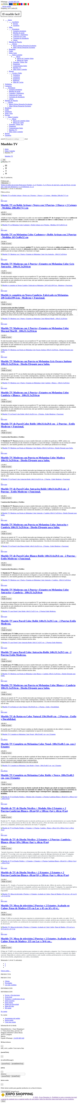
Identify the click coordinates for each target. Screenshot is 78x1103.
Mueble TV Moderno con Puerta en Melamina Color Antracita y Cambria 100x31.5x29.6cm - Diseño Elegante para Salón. (34, 526)
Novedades (8, 983)
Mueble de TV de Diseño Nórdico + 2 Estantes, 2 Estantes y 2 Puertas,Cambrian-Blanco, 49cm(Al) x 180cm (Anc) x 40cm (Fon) (35, 874)
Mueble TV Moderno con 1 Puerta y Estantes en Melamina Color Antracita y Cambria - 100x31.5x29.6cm (35, 591)
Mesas (16, 56)
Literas (15, 40)
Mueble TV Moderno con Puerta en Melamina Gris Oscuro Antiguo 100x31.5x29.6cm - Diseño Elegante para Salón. (36, 362)
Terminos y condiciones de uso (15, 999)
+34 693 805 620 (13, 2)
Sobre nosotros (9, 1001)
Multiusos (16, 80)
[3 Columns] (6, 169)
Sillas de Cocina (18, 82)
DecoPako (4, 739)
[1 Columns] (6, 174)
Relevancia (6, 183)
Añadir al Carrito (6, 214)
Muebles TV (17, 67)
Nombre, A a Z (32, 185)
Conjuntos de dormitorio (21, 38)
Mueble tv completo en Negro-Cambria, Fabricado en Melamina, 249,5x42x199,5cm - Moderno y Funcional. (35, 296)
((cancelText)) (6, 1063)
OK (3, 160)
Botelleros (12, 49)
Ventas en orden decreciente (10, 185)
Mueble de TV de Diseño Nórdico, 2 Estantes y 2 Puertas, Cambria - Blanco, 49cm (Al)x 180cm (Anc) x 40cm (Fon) (36, 841)
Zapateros (16, 25)
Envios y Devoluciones (12, 995)
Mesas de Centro (22, 60)
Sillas (10, 27)
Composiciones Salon (20, 66)
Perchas (15, 24)
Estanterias (16, 64)
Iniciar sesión (9, 1020)
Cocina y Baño (15, 73)
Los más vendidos (10, 985)
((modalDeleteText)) (17, 1063)
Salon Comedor (15, 55)
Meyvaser (4, 201)
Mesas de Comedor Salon (25, 58)
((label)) (3, 1074)
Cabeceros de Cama (19, 36)
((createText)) (16, 1076)
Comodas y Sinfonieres (20, 35)
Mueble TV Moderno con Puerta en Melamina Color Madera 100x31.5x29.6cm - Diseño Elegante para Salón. (33, 459)
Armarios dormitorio (19, 31)
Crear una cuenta (10, 1022)
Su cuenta (4, 1011)
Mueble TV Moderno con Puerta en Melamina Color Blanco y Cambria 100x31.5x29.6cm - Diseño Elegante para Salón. (38, 686)
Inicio (8, 20)
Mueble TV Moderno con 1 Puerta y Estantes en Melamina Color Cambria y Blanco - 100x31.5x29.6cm (35, 394)
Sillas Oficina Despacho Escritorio (24, 47)
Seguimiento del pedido (12, 1018)
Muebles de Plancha (15, 42)
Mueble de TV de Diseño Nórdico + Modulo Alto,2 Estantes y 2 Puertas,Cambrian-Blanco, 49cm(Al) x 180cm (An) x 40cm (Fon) (34, 809)
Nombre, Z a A (42, 185)
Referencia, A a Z (16, 187)
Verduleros (16, 75)
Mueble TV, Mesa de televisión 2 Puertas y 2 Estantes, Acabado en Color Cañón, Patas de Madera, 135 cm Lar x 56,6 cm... (38, 940)
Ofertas (7, 981)
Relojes (11, 71)
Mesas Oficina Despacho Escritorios (24, 45)
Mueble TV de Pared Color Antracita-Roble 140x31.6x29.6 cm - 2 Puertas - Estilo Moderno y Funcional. (35, 490)
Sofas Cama (13, 53)
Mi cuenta (8, 1008)
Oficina (13, 44)
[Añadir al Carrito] (1, 199)
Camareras (16, 77)
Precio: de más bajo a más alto (56, 185)
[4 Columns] (6, 166)
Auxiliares (14, 22)
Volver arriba (6, 971)
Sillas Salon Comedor (20, 69)
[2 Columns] (6, 171)
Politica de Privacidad (12, 1004)
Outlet (11, 51)
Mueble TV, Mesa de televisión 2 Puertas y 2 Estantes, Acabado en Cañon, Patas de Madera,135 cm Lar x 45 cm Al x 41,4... (35, 907)
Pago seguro (9, 1002)
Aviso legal (8, 997)
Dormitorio (14, 29)
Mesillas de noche (18, 33)
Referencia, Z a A (28, 187)
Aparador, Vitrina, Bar (20, 62)
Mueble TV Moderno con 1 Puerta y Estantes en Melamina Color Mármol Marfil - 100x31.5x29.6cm (35, 329)
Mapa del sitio (9, 1006)
